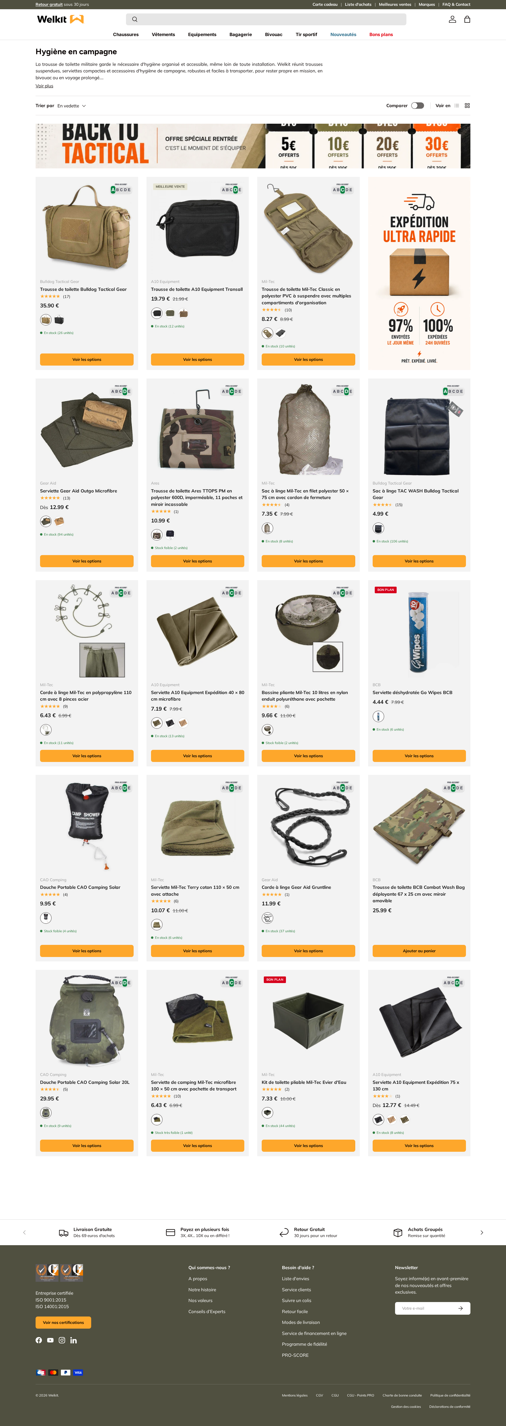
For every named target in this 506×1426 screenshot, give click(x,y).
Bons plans (381, 34)
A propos (197, 1278)
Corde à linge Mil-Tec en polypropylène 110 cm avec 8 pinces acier (86, 696)
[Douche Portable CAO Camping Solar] (87, 826)
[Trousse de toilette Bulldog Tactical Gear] (87, 228)
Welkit (53, 1395)
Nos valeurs (200, 1300)
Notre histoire (202, 1289)
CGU (335, 1395)
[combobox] (266, 19)
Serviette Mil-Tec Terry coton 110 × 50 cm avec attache (195, 890)
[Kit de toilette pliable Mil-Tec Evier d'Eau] (308, 1021)
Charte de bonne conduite (402, 1395)
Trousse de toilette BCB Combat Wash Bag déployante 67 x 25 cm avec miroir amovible (419, 893)
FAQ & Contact (456, 4)
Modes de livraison (301, 1322)
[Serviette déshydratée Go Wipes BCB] (419, 631)
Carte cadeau (325, 4)
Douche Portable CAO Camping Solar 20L (85, 1082)
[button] (467, 19)
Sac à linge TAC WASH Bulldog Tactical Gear (416, 494)
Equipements (202, 34)
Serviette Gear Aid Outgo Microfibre (78, 490)
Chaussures (126, 34)
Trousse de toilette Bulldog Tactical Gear (83, 289)
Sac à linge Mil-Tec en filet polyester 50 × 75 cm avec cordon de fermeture (305, 494)
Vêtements (163, 34)
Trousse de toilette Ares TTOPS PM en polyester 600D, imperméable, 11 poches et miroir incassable (196, 497)
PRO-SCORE (295, 1355)
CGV (319, 1395)
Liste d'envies (295, 1278)
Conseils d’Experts (206, 1311)
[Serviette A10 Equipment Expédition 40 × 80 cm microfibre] (198, 631)
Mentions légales (295, 1395)
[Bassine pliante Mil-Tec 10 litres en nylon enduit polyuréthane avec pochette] (308, 631)
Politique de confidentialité (450, 1395)
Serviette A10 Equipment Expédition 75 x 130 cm (416, 1085)
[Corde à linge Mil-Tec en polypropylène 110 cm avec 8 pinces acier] (87, 631)
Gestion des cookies (406, 1406)
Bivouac (274, 34)
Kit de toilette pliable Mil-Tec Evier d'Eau (304, 1082)
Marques (427, 4)
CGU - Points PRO (360, 1395)
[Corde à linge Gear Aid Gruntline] (308, 826)
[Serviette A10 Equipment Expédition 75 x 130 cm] (419, 1021)
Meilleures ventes (395, 4)
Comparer (397, 105)
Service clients (296, 1289)
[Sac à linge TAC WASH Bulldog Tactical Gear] (419, 429)
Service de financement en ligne (314, 1333)
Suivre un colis (296, 1300)
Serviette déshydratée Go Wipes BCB (413, 692)
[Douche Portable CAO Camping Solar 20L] (87, 1021)
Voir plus (44, 85)
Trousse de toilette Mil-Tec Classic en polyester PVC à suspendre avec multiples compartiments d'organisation (306, 295)
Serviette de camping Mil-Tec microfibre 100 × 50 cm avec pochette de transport (193, 1085)
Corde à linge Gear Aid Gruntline (296, 887)
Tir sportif (306, 34)
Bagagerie (241, 34)
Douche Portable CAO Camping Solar (80, 887)
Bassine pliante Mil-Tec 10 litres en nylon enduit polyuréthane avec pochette (305, 696)
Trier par (45, 105)
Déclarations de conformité (449, 1406)
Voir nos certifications (63, 1322)
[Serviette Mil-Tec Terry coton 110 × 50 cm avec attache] (198, 826)
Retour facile (295, 1311)
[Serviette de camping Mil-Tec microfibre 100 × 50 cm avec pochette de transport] (198, 1021)
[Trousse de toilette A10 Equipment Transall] (198, 228)
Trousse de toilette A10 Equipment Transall (197, 289)
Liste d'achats (358, 4)
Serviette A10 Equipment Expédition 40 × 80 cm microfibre (197, 696)
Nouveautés (343, 34)
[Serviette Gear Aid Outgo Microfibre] (87, 429)
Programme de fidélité (304, 1344)
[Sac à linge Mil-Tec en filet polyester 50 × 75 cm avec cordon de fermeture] (308, 429)
